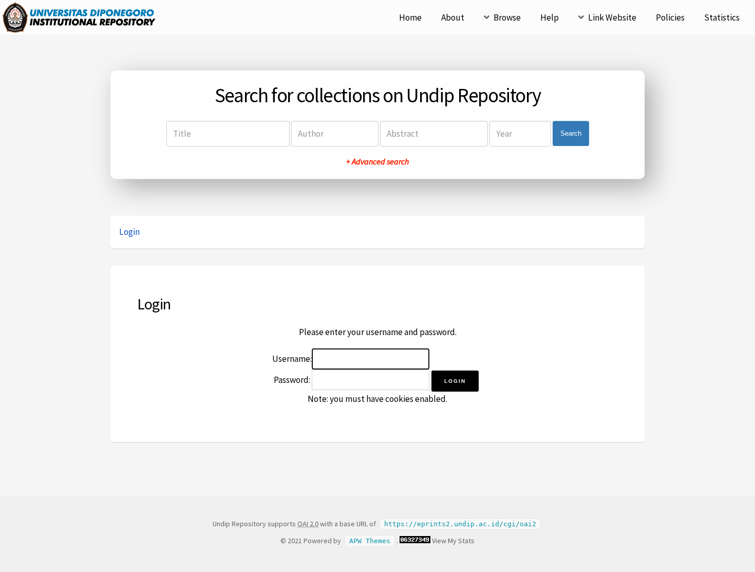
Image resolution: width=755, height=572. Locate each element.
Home (410, 17)
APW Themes (369, 541)
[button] (455, 381)
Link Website (612, 17)
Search (570, 133)
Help (549, 17)
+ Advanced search (377, 161)
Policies (670, 17)
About (452, 17)
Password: (292, 379)
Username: (292, 358)
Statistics (722, 17)
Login (129, 231)
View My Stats (453, 540)
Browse (507, 17)
